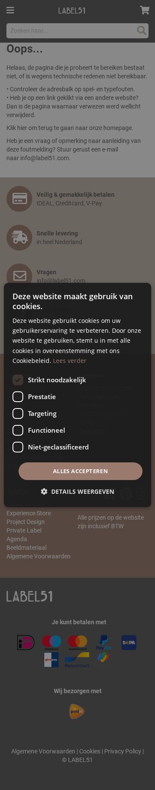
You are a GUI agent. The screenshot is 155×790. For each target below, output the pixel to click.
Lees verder (70, 360)
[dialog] (77, 395)
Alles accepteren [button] (80, 471)
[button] (77, 491)
